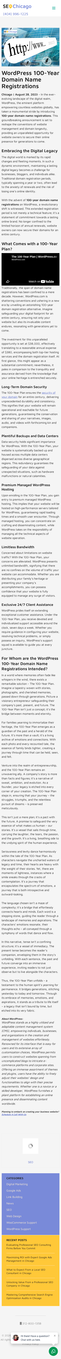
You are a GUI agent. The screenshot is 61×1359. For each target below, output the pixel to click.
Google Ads (13, 1190)
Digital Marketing (17, 1184)
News (10, 1203)
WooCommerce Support (21, 1222)
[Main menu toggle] (54, 8)
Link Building (14, 1197)
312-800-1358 (31, 1323)
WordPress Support (18, 1229)
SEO (9, 1209)
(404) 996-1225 (15, 14)
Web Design (13, 1216)
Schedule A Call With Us (14, 1114)
